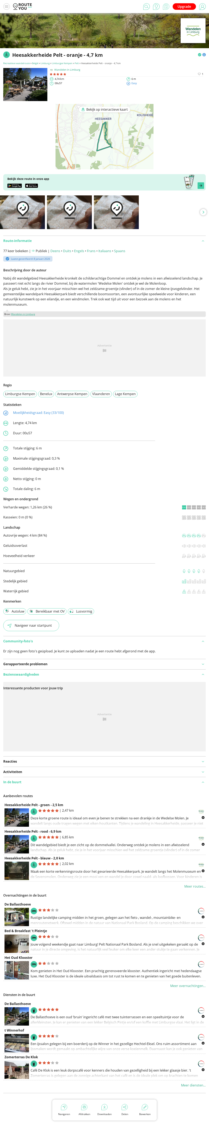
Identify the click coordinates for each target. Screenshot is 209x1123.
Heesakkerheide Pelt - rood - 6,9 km (32, 831)
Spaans (119, 251)
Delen (124, 1114)
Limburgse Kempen (62, 63)
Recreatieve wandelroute (16, 63)
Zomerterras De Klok (21, 1057)
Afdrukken (84, 1114)
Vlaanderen (101, 394)
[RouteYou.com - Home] (22, 6)
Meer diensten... (193, 1085)
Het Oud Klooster (18, 957)
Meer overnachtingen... (188, 986)
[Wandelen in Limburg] (193, 37)
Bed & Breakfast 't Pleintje (25, 931)
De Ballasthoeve (17, 904)
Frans (91, 251)
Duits (67, 251)
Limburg (45, 63)
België (35, 63)
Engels (79, 251)
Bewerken (145, 1114)
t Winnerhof (14, 1030)
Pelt (77, 63)
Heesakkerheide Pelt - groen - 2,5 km (33, 805)
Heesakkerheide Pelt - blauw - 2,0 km (34, 858)
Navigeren (64, 1114)
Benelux (46, 394)
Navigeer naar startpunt (33, 625)
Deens (55, 251)
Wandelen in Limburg (67, 69)
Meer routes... (195, 886)
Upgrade (184, 6)
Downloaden (104, 1114)
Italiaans (104, 251)
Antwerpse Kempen (72, 394)
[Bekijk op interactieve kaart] (104, 166)
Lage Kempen (125, 394)
